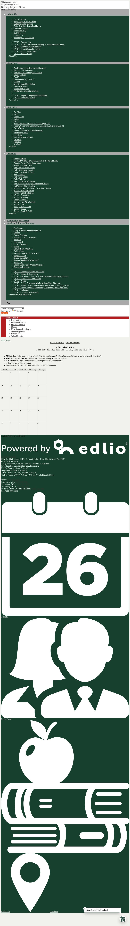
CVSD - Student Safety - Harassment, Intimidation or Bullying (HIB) (41, 285)
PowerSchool (16, 334)
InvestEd (17, 240)
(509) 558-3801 (21, 482)
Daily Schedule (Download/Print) (27, 26)
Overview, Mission (21, 28)
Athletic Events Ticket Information (27, 163)
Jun (62, 349)
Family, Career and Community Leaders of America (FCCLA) (39, 126)
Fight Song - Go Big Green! (25, 21)
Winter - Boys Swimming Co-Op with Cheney (32, 188)
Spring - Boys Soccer (22, 206)
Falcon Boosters (20, 235)
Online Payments (18, 331)
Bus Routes (18, 228)
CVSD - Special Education (24, 98)
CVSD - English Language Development (30, 95)
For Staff (4, 313)
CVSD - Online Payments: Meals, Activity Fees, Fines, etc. (37, 283)
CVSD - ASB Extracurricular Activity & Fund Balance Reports (39, 44)
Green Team (19, 128)
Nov (85, 349)
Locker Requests (20, 244)
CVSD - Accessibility (22, 42)
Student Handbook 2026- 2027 (26, 260)
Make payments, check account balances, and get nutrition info (31, 365)
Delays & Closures (18, 322)
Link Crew (18, 135)
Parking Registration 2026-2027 (26, 253)
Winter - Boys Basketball (24, 190)
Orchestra (17, 139)
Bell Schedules (20, 19)
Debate (16, 119)
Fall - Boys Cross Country (24, 168)
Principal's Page (20, 31)
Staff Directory (20, 33)
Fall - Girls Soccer (21, 177)
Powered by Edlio (8, 457)
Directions (54, 911)
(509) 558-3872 (23, 486)
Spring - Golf (19, 204)
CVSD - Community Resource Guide (29, 272)
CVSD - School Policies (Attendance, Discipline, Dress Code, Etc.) (41, 288)
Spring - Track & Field (23, 211)
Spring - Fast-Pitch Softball (24, 202)
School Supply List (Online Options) (28, 265)
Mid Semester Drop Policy (24, 84)
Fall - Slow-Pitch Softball (24, 172)
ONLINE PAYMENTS (23, 249)
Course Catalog (20, 75)
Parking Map (19, 251)
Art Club (17, 112)
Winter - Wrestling (21, 197)
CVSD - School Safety (23, 54)
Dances (17, 233)
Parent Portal (6, 719)
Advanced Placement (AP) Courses (28, 72)
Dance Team (19, 117)
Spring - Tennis (20, 209)
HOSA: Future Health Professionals (28, 130)
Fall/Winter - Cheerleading (24, 186)
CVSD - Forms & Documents (26, 274)
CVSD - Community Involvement (27, 47)
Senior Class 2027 (21, 258)
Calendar (4, 617)
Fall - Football (19, 174)
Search (8, 302)
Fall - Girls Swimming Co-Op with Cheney (31, 184)
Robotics (17, 142)
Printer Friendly (73, 343)
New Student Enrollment (21, 329)
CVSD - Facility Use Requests (26, 292)
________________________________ (30, 40)
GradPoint (18, 77)
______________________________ (29, 269)
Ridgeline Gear (20, 256)
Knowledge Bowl (21, 133)
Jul (67, 349)
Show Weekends (57, 343)
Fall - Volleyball (20, 179)
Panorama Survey (21, 86)
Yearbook (17, 144)
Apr (53, 349)
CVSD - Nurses (20, 281)
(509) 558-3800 (13, 480)
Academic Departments (23, 70)
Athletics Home (20, 158)
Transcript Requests (21, 88)
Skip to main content (9, 2)
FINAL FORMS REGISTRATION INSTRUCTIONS (36, 161)
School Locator (17, 336)
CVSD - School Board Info (25, 51)
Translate (19, 311)
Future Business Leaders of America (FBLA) (32, 123)
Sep (76, 349)
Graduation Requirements (24, 79)
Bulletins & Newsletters (23, 24)
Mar (48, 349)
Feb (43, 349)
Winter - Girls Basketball (24, 193)
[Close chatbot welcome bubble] (84, 908)
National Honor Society (23, 137)
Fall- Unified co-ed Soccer (24, 181)
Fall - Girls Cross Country (24, 170)
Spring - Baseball (21, 200)
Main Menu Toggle (9, 10)
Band (16, 114)
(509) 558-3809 (38, 489)
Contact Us (18, 35)
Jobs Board (18, 242)
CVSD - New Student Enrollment (27, 278)
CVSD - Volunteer (21, 290)
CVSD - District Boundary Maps (27, 49)
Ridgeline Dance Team (23, 165)
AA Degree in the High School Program (30, 68)
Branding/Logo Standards (24, 37)
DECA (16, 121)
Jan (39, 349)
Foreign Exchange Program (25, 237)
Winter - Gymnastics (22, 195)
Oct (80, 349)
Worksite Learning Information (26, 91)
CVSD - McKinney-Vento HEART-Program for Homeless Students (41, 276)
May (58, 349)
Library (17, 82)
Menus (16, 246)
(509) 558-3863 (23, 484)
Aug (71, 349)
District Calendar (18, 325)
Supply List (18, 262)
